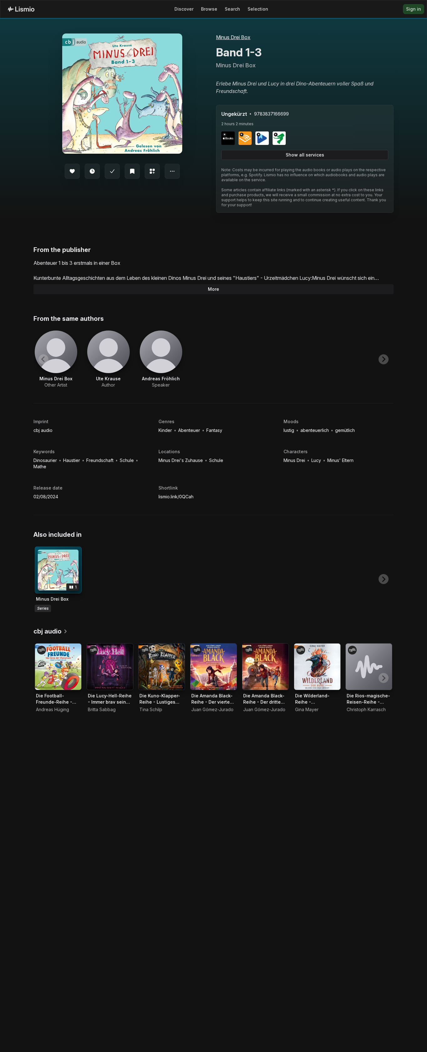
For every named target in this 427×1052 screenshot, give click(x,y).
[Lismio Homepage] (21, 9)
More (213, 289)
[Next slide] (384, 359)
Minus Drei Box (233, 37)
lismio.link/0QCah (175, 496)
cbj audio (43, 430)
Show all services (305, 154)
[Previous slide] (43, 359)
